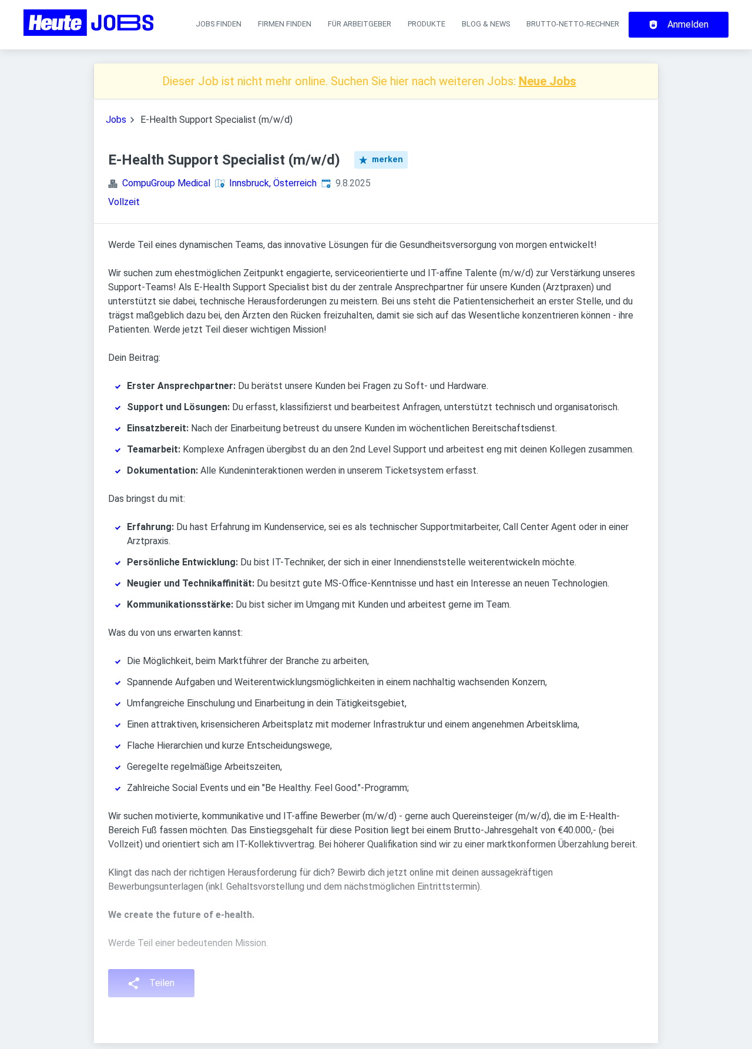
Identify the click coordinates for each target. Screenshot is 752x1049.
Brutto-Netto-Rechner (572, 23)
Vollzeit (124, 201)
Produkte (426, 23)
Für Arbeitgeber (359, 23)
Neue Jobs (547, 81)
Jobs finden (218, 23)
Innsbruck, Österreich (273, 183)
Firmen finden (284, 23)
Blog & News (486, 23)
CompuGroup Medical (166, 183)
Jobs (116, 119)
